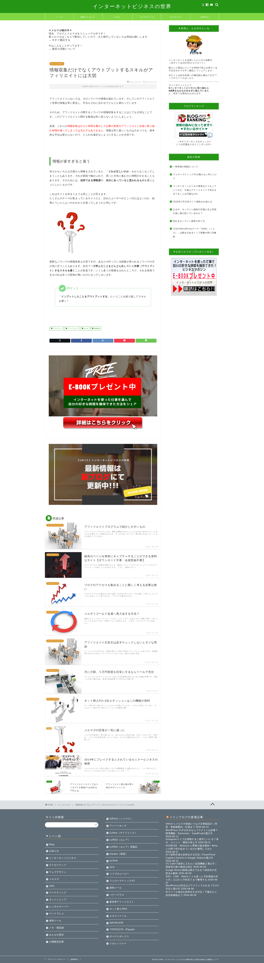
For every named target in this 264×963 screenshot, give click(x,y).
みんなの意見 (56, 934)
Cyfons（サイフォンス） (123, 832)
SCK (112, 867)
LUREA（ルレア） (120, 839)
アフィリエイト (72, 328)
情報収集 (96, 328)
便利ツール (55, 920)
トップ (59, 17)
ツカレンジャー (118, 943)
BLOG (117, 17)
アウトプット (57, 328)
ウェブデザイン (57, 872)
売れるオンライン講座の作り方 (189, 221)
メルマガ (54, 879)
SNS (51, 886)
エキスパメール (118, 916)
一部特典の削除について (185, 167)
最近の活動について (63, 49)
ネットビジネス (57, 64)
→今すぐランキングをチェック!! (194, 141)
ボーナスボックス (119, 936)
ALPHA (114, 860)
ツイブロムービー (119, 873)
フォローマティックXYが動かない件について (195, 176)
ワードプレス (56, 913)
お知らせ (54, 851)
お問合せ (204, 17)
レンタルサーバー (59, 906)
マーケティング (57, 892)
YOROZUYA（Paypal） (123, 929)
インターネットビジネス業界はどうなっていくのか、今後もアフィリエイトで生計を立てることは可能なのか (194, 190)
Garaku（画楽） (119, 853)
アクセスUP (176, 17)
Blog (51, 844)
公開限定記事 (56, 941)
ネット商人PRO (118, 909)
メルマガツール (146, 17)
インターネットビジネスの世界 (132, 6)
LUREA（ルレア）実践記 (124, 846)
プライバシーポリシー (56, 959)
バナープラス (117, 894)
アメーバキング (118, 825)
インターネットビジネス (62, 858)
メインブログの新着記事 (186, 817)
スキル (85, 328)
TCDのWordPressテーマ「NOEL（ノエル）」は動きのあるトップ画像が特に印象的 (194, 233)
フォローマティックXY (122, 880)
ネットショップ (57, 899)
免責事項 (74, 959)
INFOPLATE (116, 922)
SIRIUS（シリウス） (121, 818)
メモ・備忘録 (56, 927)
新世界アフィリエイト (122, 901)
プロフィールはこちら (182, 78)
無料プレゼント (88, 17)
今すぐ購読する (61, 40)
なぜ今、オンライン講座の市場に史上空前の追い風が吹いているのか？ (194, 211)
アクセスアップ (57, 865)
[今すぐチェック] (194, 125)
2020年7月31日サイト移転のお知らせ (192, 202)
